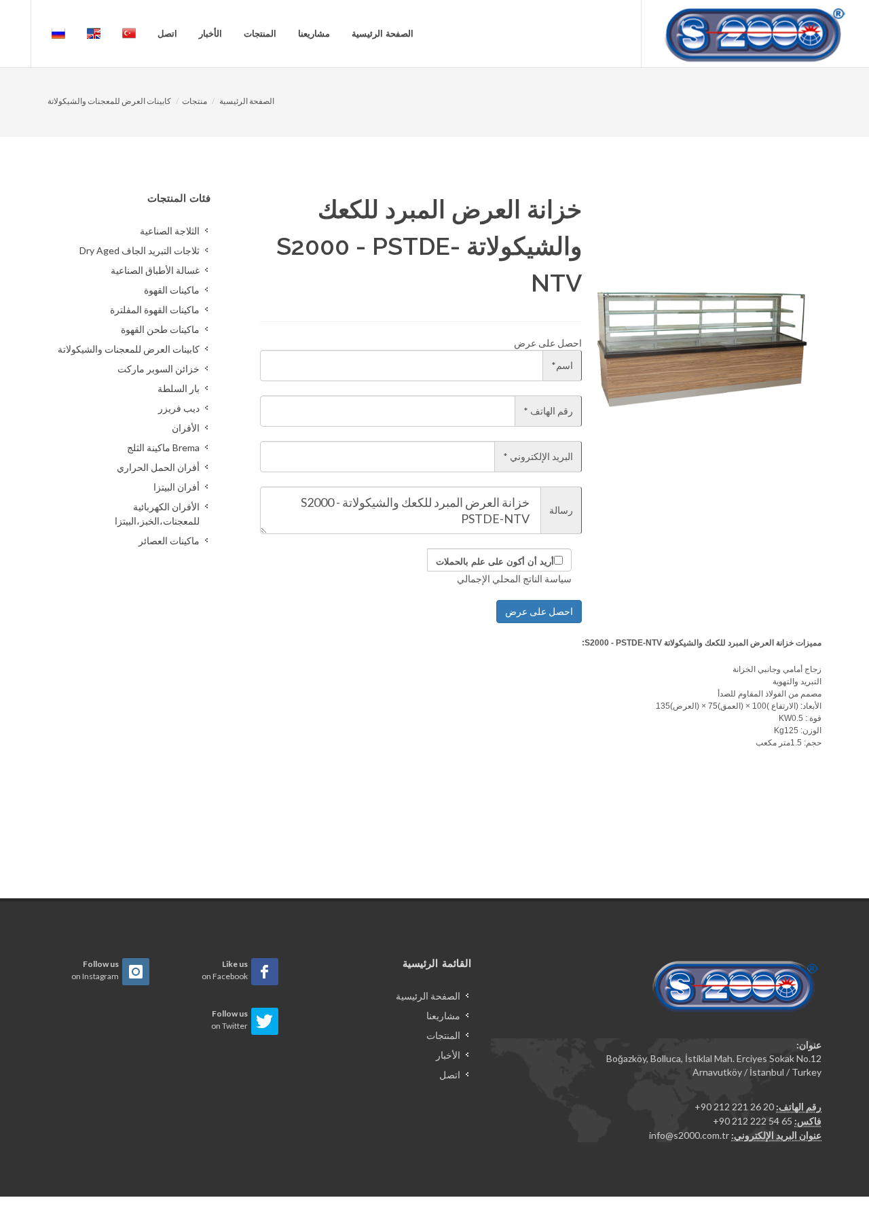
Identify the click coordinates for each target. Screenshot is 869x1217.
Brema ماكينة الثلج (163, 447)
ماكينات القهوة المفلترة (155, 309)
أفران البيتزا (176, 487)
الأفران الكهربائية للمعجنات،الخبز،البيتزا (157, 514)
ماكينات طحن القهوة (160, 329)
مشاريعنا (314, 34)
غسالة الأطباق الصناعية (155, 270)
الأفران (186, 428)
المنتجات (260, 34)
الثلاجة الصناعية (170, 230)
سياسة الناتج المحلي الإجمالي (514, 578)
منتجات (194, 101)
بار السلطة (179, 388)
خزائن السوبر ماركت (158, 368)
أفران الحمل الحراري (158, 467)
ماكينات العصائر (169, 540)
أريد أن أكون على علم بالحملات (495, 562)
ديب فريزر (179, 408)
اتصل (167, 34)
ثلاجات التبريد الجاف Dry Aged (139, 250)
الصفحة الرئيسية (382, 34)
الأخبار (210, 34)
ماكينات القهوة (172, 290)
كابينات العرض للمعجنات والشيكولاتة (109, 101)
